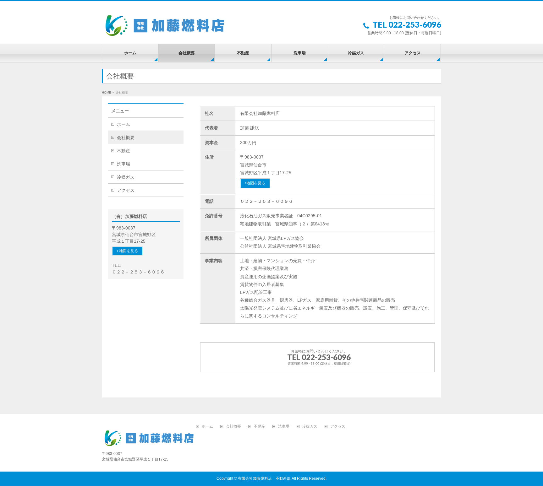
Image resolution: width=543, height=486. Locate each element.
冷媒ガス (125, 177)
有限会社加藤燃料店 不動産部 (264, 478)
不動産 (123, 150)
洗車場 (123, 163)
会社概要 (125, 137)
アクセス (125, 190)
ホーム (123, 124)
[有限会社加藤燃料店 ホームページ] (165, 25)
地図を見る (255, 183)
